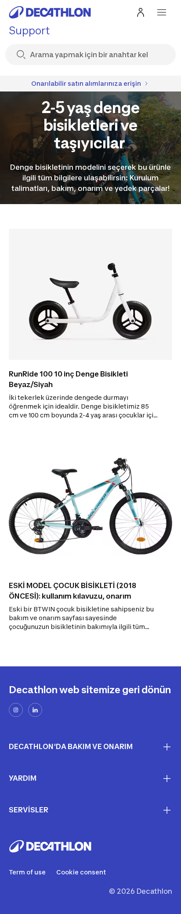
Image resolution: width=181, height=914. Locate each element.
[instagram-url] (16, 710)
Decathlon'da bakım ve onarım (71, 746)
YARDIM (22, 778)
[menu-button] (161, 12)
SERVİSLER (28, 809)
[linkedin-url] (35, 710)
